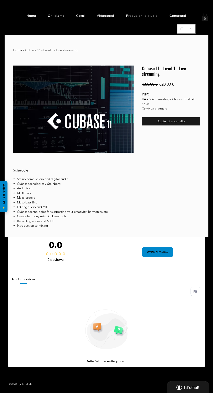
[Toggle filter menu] (195, 291)
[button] (56, 16)
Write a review (157, 252)
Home (17, 50)
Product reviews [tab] (24, 279)
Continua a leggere (154, 108)
